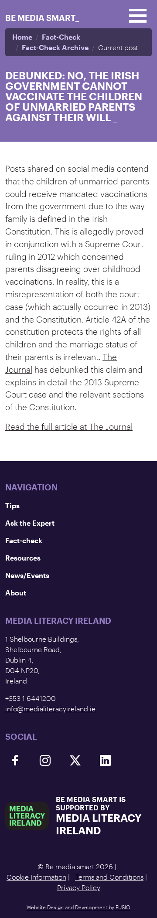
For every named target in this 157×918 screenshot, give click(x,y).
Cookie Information (36, 877)
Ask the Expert (30, 523)
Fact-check (23, 540)
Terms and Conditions (109, 877)
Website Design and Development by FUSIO (78, 907)
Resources (23, 558)
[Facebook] (15, 760)
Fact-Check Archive (55, 47)
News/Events (27, 575)
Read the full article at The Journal (69, 427)
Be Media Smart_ (42, 18)
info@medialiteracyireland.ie (50, 708)
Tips (12, 505)
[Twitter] (75, 760)
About (15, 592)
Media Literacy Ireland (99, 823)
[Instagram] (45, 760)
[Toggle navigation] (138, 15)
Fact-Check (61, 37)
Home (22, 37)
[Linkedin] (105, 760)
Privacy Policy (78, 887)
